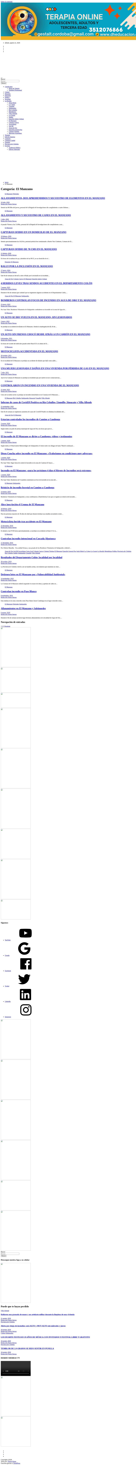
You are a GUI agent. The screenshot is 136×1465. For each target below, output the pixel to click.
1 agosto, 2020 (5, 440)
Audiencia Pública (14, 147)
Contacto (7, 139)
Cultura (7, 92)
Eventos (7, 146)
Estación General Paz (15, 130)
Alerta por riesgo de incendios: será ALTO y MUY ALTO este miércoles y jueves (33, 1326)
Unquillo (11, 106)
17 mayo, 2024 (5, 270)
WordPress (16, 1463)
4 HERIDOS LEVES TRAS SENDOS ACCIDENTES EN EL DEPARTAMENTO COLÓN (46, 283)
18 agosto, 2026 (6, 1329)
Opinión (7, 142)
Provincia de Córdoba (12, 144)
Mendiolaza (12, 112)
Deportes (7, 94)
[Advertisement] (68, 166)
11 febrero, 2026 (6, 253)
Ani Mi (11, 126)
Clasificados (8, 86)
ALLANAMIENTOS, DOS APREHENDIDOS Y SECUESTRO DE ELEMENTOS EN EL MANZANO (53, 198)
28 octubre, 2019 (6, 561)
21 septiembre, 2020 (7, 406)
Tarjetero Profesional (15, 90)
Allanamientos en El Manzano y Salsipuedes (23, 608)
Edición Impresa (10, 137)
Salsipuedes (12, 108)
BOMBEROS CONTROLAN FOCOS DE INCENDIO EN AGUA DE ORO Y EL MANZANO (48, 300)
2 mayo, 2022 (5, 321)
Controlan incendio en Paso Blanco (19, 591)
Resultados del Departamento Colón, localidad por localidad (31, 557)
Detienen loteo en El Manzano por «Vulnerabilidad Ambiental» (33, 574)
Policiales (8, 95)
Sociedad (8, 99)
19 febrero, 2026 (6, 236)
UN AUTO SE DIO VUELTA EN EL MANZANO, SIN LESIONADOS (36, 317)
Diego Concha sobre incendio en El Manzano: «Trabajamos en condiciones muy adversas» (46, 453)
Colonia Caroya (14, 122)
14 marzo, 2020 (6, 491)
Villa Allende (13, 113)
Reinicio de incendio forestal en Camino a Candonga (27, 487)
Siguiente (7, 626)
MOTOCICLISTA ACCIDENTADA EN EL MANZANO (29, 351)
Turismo (7, 135)
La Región (8, 101)
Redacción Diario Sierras (9, 204)
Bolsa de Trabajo (14, 88)
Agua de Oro (13, 128)
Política (7, 97)
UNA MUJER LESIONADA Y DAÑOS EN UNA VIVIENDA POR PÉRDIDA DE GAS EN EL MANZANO (55, 368)
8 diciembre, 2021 (6, 338)
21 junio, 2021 (5, 389)
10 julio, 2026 (5, 202)
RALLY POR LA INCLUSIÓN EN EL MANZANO (27, 266)
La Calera (12, 104)
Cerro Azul (29, 551)
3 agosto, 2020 (5, 423)
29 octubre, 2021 (6, 355)
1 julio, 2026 (5, 219)
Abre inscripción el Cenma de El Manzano (22, 504)
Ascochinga (12, 124)
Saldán (11, 117)
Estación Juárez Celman (16, 119)
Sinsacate (32, 398)
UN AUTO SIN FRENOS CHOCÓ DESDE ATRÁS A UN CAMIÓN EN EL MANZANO (45, 334)
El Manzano (12, 121)
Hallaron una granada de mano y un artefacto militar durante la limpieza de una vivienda (37, 1314)
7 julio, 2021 (5, 372)
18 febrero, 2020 (6, 509)
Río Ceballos (13, 110)
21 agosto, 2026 (6, 1318)
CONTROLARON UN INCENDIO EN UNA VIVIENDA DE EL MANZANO (40, 385)
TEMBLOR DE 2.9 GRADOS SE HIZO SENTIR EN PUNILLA (27, 1348)
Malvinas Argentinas (15, 133)
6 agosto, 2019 (5, 612)
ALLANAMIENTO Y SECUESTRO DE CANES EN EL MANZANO (36, 215)
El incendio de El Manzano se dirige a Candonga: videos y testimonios (36, 436)
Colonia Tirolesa (14, 131)
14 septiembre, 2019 (7, 578)
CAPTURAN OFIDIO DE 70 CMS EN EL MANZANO (29, 249)
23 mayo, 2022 (5, 304)
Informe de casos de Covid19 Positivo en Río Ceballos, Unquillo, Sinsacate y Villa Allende (46, 402)
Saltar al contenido (6, 1)
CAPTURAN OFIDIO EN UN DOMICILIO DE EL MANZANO (33, 232)
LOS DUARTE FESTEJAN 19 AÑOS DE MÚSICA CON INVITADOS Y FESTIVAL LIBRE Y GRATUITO (45, 1337)
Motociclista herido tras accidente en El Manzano (26, 521)
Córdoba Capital (10, 140)
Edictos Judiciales (14, 149)
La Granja (12, 115)
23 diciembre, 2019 (7, 526)
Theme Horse (12, 1461)
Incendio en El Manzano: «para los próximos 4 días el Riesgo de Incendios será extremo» (46, 470)
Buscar (3, 79)
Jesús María (12, 103)
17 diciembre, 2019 (7, 543)
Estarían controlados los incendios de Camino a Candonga (30, 419)
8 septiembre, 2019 (7, 595)
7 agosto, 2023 (5, 287)
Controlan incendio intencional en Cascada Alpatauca (28, 538)
